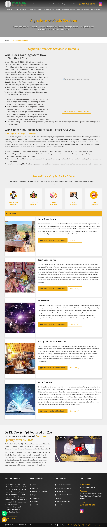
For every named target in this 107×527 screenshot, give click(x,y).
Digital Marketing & (84, 525)
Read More (11, 518)
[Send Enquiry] (4, 519)
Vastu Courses (96, 9)
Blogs (64, 4)
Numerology (48, 9)
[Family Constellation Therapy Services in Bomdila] (20, 358)
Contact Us (72, 4)
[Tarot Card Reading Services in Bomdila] (20, 277)
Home (7, 40)
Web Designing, (73, 525)
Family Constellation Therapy (65, 9)
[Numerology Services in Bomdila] (20, 317)
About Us (9, 9)
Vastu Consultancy (21, 9)
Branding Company (96, 525)
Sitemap (34, 501)
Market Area (35, 505)
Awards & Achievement (51, 4)
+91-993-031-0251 (89, 4)
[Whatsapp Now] (4, 513)
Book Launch (37, 4)
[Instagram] (100, 4)
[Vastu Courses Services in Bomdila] (20, 399)
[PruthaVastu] (16, 4)
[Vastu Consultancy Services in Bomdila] (20, 236)
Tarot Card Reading (35, 9)
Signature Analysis (83, 9)
